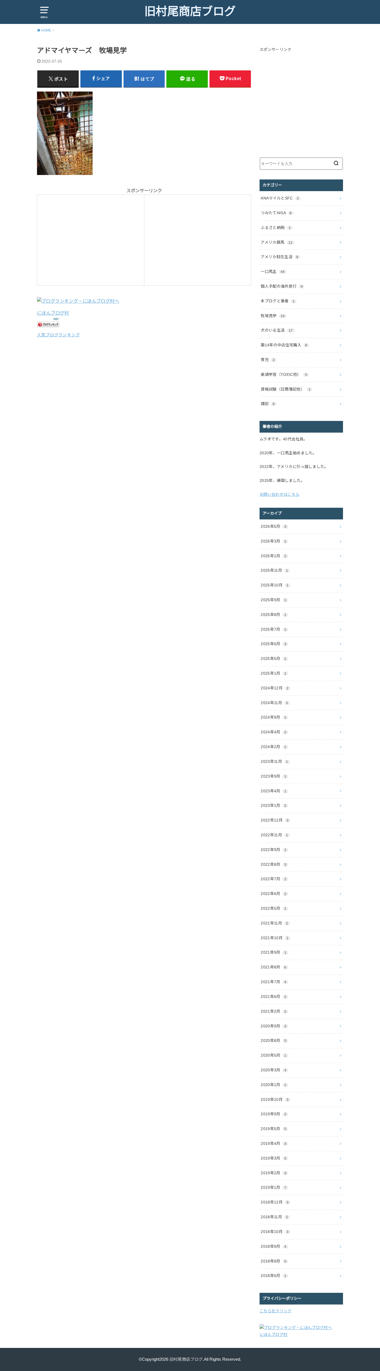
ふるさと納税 (276, 227)
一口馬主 (273, 271)
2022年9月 (273, 849)
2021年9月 (273, 952)
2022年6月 (273, 893)
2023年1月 (273, 805)
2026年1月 (273, 556)
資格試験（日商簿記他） (286, 389)
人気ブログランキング (58, 335)
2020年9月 (273, 1026)
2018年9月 (273, 1246)
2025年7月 (273, 629)
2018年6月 (273, 1275)
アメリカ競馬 (276, 242)
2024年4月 (273, 732)
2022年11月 (274, 835)
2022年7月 (273, 879)
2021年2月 (273, 1011)
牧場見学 (273, 316)
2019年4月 (273, 1143)
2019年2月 (273, 1173)
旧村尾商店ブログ (190, 11)
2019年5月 (273, 1128)
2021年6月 (273, 996)
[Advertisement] (87, 239)
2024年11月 (274, 703)
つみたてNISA (276, 213)
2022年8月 (273, 864)
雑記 (268, 403)
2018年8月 (273, 1261)
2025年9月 (273, 600)
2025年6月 (273, 644)
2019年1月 (273, 1187)
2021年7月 (273, 982)
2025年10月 (274, 585)
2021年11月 (274, 923)
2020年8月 (273, 1040)
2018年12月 (274, 1202)
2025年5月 (273, 658)
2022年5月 (273, 908)
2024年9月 (273, 717)
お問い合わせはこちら (280, 494)
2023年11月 (274, 761)
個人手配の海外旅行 (282, 286)
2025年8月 (273, 614)
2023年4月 (273, 791)
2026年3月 (273, 541)
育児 (268, 359)
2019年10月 (274, 1099)
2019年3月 (273, 1158)
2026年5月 (273, 526)
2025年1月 (273, 673)
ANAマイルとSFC (280, 198)
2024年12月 (274, 688)
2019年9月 (273, 1114)
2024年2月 (273, 746)
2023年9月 (273, 776)
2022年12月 (274, 820)
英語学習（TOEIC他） (284, 374)
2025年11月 (274, 570)
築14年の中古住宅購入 (284, 345)
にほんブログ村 (53, 312)
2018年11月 (274, 1217)
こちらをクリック (276, 1311)
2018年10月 (274, 1231)
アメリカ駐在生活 (279, 257)
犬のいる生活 (277, 330)
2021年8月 (273, 967)
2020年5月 (273, 1055)
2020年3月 (273, 1070)
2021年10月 (274, 938)
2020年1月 (273, 1085)
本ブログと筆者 (278, 301)
